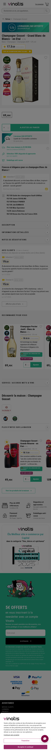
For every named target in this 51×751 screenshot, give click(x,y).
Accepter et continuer (25, 747)
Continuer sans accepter (11, 735)
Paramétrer (25, 741)
